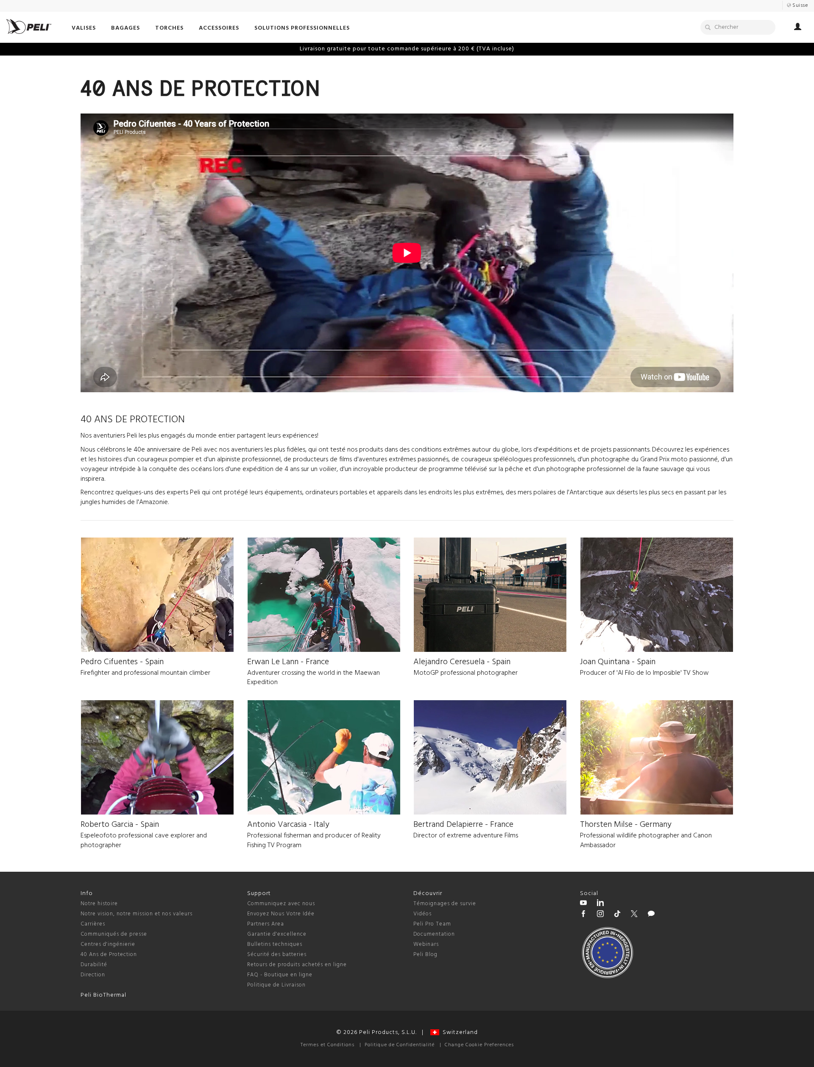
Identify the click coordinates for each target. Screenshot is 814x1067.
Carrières (93, 924)
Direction (93, 974)
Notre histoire (99, 903)
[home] (28, 26)
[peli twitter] (634, 915)
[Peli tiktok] (617, 915)
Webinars (426, 944)
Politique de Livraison (276, 985)
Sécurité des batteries (277, 954)
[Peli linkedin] (600, 904)
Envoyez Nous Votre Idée (281, 913)
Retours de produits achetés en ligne (297, 964)
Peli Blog (425, 954)
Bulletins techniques (274, 944)
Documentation (434, 934)
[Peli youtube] (583, 904)
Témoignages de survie (444, 903)
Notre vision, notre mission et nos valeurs (136, 913)
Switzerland (458, 1032)
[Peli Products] (583, 915)
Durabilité (94, 964)
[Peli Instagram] (600, 915)
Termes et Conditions (327, 1045)
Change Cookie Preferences (479, 1045)
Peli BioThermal (103, 995)
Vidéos (422, 913)
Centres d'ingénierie (108, 944)
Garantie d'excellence (277, 934)
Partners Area (265, 924)
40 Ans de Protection (109, 954)
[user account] (797, 28)
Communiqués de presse (114, 934)
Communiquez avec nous (281, 903)
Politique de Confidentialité (400, 1045)
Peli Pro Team (432, 924)
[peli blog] (651, 915)
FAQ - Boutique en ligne (279, 974)
